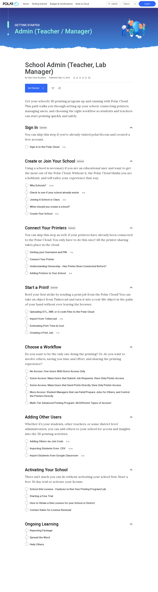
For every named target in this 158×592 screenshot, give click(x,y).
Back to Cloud (82, 4)
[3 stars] (80, 77)
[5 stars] (86, 77)
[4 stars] (83, 77)
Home (26, 4)
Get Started (34, 88)
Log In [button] (147, 4)
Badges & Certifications (61, 4)
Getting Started (39, 4)
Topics (126, 4)
